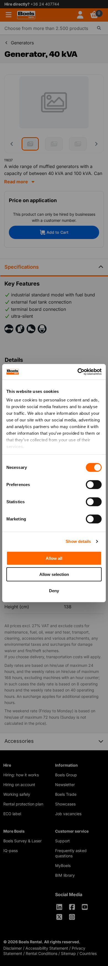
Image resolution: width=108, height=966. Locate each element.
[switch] (94, 484)
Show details (78, 541)
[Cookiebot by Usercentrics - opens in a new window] (78, 371)
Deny (54, 590)
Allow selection (54, 574)
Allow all (54, 558)
